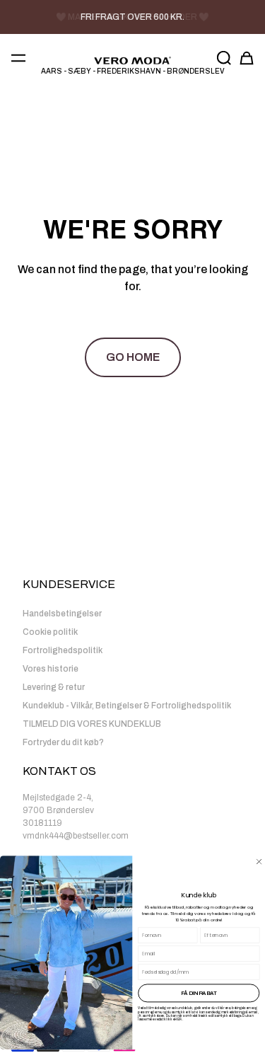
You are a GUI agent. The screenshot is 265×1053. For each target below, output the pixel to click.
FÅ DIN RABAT (199, 993)
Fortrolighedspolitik (62, 650)
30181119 (42, 823)
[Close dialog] (259, 862)
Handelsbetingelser (62, 613)
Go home (133, 357)
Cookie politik (50, 632)
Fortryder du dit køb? (63, 742)
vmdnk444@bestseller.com (76, 836)
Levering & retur (54, 687)
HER (178, 1019)
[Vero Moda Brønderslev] (132, 61)
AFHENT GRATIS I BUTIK (133, 17)
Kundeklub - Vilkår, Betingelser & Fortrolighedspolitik (127, 705)
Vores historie (50, 669)
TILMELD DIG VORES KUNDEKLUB (92, 724)
